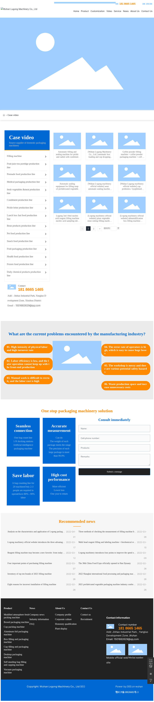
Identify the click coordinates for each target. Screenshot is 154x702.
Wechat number (135, 657)
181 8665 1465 (30, 289)
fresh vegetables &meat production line (23, 191)
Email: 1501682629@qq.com (122, 639)
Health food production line (20, 256)
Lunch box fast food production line (22, 217)
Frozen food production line (20, 264)
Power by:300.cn (125, 686)
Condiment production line (19, 200)
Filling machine (14, 156)
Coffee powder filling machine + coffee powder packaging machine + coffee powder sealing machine (132, 155)
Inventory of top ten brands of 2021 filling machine (30, 574)
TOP (150, 680)
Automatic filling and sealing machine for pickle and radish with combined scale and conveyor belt (67, 155)
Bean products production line (21, 225)
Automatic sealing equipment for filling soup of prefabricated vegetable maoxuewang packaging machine (67, 189)
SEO (82, 686)
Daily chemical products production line (24, 274)
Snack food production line (20, 241)
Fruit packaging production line (22, 249)
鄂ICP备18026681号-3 (127, 692)
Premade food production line (21, 174)
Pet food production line (18, 233)
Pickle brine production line (20, 207)
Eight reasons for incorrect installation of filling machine (32, 584)
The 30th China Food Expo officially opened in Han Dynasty (105, 563)
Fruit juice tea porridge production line (23, 165)
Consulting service (150, 660)
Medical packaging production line (23, 182)
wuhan (139, 686)
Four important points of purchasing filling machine (30, 563)
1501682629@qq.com (27, 305)
